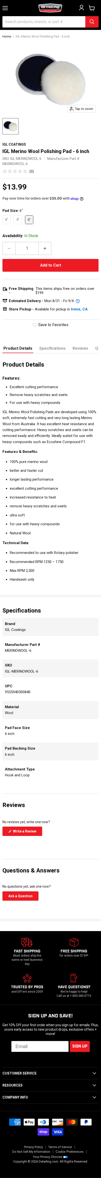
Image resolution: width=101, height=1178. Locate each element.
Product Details (17, 348)
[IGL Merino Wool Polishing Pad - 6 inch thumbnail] (10, 126)
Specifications (52, 348)
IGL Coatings (14, 144)
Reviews (80, 348)
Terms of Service (60, 1147)
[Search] (92, 21)
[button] (18, 171)
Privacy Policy (33, 1147)
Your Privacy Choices (47, 1157)
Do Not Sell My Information (31, 1151)
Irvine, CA (79, 309)
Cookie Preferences (70, 1151)
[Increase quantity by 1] (45, 248)
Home (6, 36)
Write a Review (27, 832)
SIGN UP (79, 1046)
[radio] (6, 219)
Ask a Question (23, 897)
